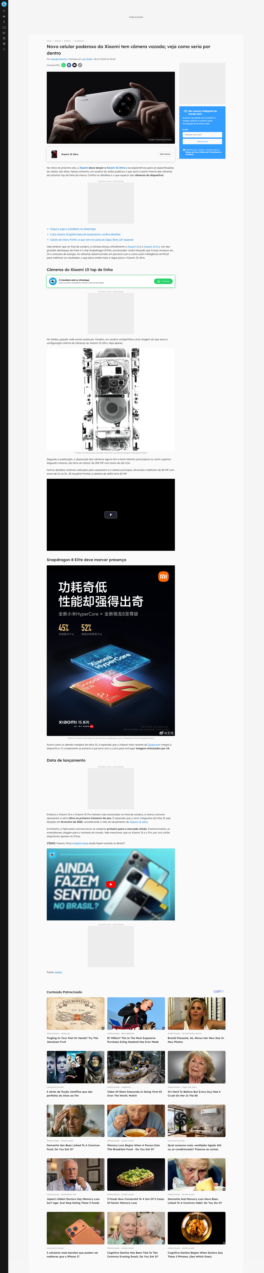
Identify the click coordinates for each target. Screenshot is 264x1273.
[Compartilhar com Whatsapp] (63, 65)
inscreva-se (202, 141)
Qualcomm (154, 744)
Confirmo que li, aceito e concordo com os (203, 152)
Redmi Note (81, 843)
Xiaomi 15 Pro (152, 246)
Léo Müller (87, 59)
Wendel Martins (59, 59)
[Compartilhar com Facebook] (69, 65)
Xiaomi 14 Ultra (139, 821)
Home (49, 41)
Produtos (67, 41)
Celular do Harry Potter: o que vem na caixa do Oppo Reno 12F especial (91, 239)
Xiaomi (84, 167)
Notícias (58, 41)
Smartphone (79, 41)
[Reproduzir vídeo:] (111, 884)
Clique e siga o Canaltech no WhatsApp (73, 228)
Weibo (58, 972)
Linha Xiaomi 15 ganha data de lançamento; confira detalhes (85, 234)
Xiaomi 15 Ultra (116, 167)
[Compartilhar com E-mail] (74, 65)
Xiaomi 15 (133, 246)
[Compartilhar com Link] (80, 65)
